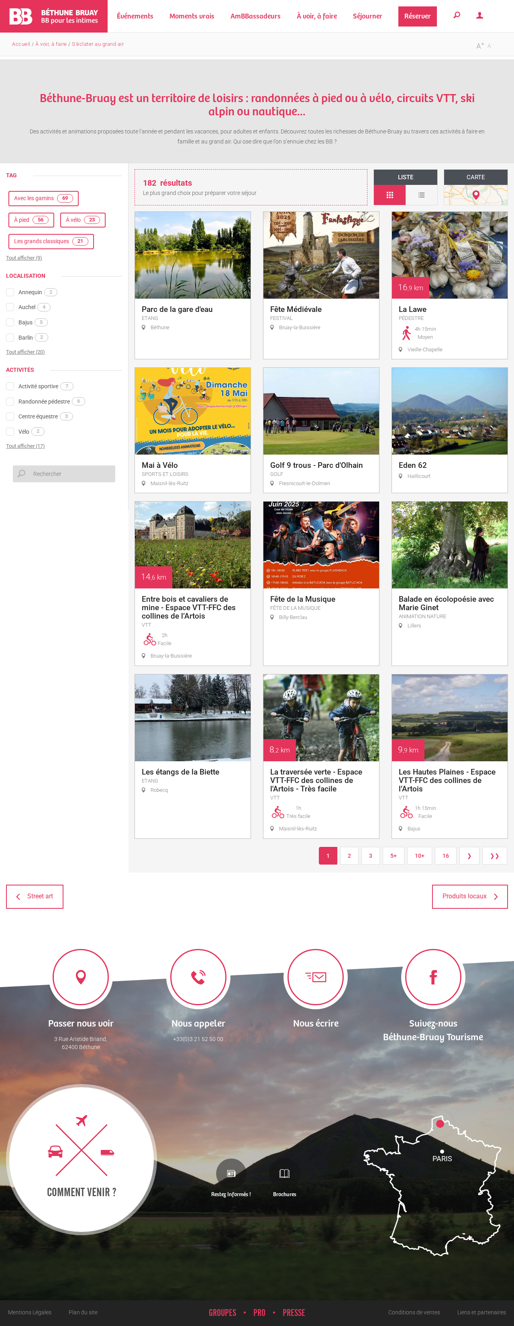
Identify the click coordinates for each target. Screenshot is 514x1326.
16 (446, 856)
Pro (259, 1313)
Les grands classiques (48, 241)
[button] (191, 16)
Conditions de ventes (414, 1312)
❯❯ (495, 856)
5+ (393, 856)
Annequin (35, 292)
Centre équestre (43, 416)
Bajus (30, 322)
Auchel (31, 307)
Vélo (28, 431)
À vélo (80, 220)
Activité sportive (43, 386)
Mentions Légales (29, 1312)
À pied (28, 220)
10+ (419, 856)
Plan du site (83, 1312)
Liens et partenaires (481, 1312)
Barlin (30, 337)
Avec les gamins (41, 198)
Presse (294, 1313)
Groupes (222, 1313)
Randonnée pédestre (49, 401)
